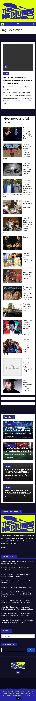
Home (6, 688)
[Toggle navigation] (18, 24)
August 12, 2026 (12, 454)
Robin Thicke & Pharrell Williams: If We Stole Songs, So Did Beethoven (18, 80)
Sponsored (10, 425)
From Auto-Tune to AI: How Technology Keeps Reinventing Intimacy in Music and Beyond (16, 594)
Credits (3, 548)
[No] (34, 695)
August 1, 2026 (11, 475)
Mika (22, 87)
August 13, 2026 (12, 433)
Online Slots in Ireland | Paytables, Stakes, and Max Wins (17, 451)
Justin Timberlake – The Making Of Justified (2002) (27, 274)
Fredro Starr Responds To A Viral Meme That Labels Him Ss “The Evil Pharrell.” (27, 293)
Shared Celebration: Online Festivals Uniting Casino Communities (17, 430)
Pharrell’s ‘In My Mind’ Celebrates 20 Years (17, 587)
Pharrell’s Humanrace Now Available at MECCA (18, 491)
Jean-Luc (24, 433)
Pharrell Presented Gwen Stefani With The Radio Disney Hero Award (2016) (28, 365)
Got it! (18, 698)
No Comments (9, 436)
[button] (33, 24)
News (6, 74)
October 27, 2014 (11, 87)
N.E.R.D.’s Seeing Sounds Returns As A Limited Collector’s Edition (18, 471)
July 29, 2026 (11, 496)
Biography (26, 237)
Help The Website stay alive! (23, 688)
